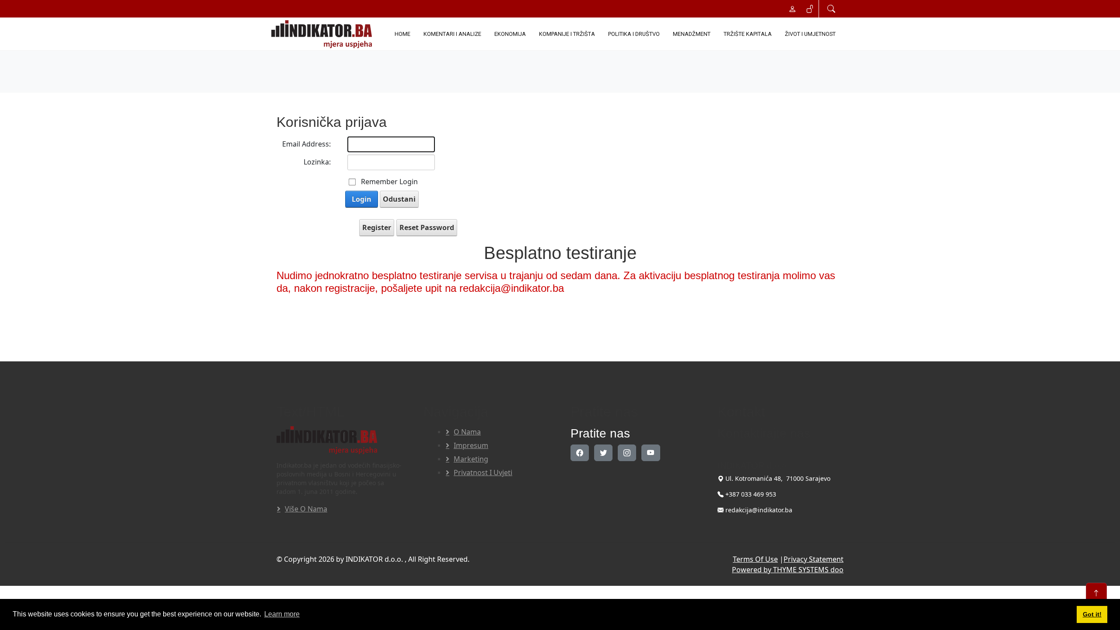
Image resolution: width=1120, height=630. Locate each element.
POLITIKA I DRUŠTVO (634, 34)
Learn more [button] (282, 614)
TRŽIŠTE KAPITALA (748, 34)
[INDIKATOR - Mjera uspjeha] (323, 34)
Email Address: (306, 144)
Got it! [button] (1092, 614)
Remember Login (389, 181)
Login (361, 199)
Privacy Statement (814, 559)
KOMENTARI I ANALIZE (452, 34)
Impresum (471, 445)
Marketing (471, 459)
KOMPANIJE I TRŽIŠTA (567, 34)
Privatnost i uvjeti (483, 472)
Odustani (399, 199)
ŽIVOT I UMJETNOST (810, 34)
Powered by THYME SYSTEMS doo (788, 569)
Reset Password (426, 227)
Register (376, 227)
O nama (467, 432)
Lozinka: (317, 162)
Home (402, 34)
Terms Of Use (755, 559)
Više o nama (306, 509)
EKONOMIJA (510, 34)
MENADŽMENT (691, 34)
